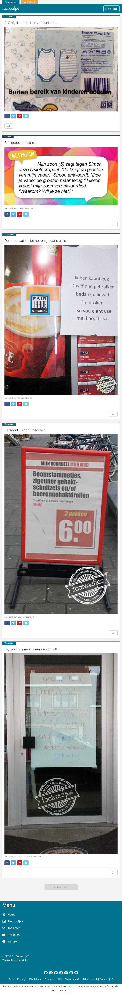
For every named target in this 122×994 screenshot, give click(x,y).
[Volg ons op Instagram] (51, 972)
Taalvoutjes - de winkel (15, 960)
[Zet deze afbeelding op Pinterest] (19, 116)
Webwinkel (29, 2)
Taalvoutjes (11, 2)
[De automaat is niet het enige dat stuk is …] (61, 320)
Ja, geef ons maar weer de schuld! (30, 649)
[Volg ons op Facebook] (46, 972)
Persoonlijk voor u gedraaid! (25, 430)
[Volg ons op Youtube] (76, 972)
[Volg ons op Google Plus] (61, 972)
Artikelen (14, 935)
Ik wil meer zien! (61, 887)
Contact (49, 979)
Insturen (13, 941)
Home (11, 914)
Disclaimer (35, 979)
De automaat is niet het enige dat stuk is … (36, 241)
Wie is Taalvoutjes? (68, 979)
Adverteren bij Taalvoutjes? (98, 979)
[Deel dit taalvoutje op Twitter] (13, 116)
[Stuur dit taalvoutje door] (26, 116)
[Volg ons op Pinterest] (66, 972)
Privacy (21, 979)
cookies (70, 986)
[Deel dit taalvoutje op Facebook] (7, 116)
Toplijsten (14, 928)
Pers (11, 979)
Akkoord (63, 990)
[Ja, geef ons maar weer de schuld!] (61, 753)
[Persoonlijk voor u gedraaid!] (61, 524)
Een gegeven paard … (21, 143)
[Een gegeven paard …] (61, 176)
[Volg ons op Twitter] (56, 972)
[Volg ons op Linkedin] (71, 972)
